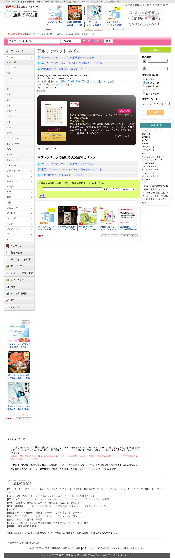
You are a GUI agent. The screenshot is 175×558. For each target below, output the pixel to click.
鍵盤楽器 (29, 519)
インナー (11, 234)
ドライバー (87, 506)
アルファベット (13, 111)
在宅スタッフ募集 (120, 548)
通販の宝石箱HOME (40, 548)
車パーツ (49, 512)
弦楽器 (19, 519)
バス (75, 496)
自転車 (39, 512)
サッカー (51, 516)
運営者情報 (103, 548)
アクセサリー (13, 170)
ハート (9, 84)
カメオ (9, 155)
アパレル (11, 213)
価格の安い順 (67, 81)
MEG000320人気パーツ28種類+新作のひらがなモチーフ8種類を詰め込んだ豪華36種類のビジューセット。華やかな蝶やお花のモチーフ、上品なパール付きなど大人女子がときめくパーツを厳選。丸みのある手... (102, 129)
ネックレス (12, 181)
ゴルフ (23, 516)
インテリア (16, 245)
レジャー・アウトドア (22, 273)
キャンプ (35, 523)
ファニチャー (27, 509)
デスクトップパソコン (38, 506)
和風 (8, 95)
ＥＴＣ (67, 512)
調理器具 (46, 523)
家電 (13, 286)
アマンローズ (12, 160)
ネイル (10, 57)
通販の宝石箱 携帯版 (28, 526)
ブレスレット (13, 229)
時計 (9, 176)
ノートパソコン (59, 506)
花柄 (8, 73)
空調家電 (31, 502)
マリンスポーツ (37, 516)
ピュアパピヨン (13, 138)
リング (10, 223)
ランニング (78, 516)
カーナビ (77, 512)
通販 (78, 548)
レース (9, 78)
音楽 (13, 300)
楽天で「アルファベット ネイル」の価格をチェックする (71, 63)
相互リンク (68, 548)
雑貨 (9, 202)
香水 (9, 192)
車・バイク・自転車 (21, 259)
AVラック (49, 496)
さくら (9, 122)
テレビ (26, 499)
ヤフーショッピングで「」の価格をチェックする (68, 57)
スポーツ (15, 307)
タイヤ (59, 512)
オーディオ (46, 499)
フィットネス (64, 516)
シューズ (11, 218)
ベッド (68, 496)
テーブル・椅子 (81, 523)
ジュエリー (11, 67)
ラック (39, 496)
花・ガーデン (17, 266)
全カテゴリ (58, 84)
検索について (89, 548)
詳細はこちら (122, 136)
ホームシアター (61, 499)
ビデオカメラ (91, 499)
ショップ (94, 81)
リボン (9, 106)
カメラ (35, 499)
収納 (31, 496)
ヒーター (42, 502)
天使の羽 (10, 127)
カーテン (90, 496)
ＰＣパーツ (100, 506)
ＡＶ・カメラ (17, 280)
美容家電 (64, 502)
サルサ (9, 133)
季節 (8, 100)
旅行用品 (24, 523)
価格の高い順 (82, 81)
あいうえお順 (107, 81)
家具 (25, 496)
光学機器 (104, 499)
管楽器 (39, 519)
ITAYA (9, 149)
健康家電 (53, 502)
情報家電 (75, 502)
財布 (9, 197)
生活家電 (20, 502)
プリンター (74, 506)
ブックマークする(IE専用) (104, 469)
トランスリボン (13, 144)
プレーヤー (77, 499)
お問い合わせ (137, 548)
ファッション (17, 51)
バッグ (10, 186)
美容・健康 (16, 252)
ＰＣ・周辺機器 (18, 293)
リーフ (9, 116)
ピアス (10, 239)
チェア (59, 496)
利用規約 (56, 548)
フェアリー (11, 166)
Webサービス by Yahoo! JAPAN (23, 542)
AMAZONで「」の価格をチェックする (62, 68)
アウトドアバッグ (62, 523)
